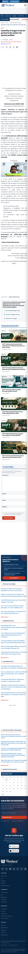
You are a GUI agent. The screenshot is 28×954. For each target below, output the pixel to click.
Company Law (4, 892)
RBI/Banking (4, 897)
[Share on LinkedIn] (10, 47)
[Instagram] (17, 868)
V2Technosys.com (5, 942)
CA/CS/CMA (4, 902)
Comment (5, 475)
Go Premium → (14, 578)
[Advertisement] (14, 71)
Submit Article (4, 927)
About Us (3, 925)
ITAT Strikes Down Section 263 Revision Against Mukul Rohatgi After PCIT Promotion (13, 635)
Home (2, 16)
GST (2, 878)
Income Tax (8, 16)
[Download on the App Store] (14, 851)
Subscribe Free (7, 817)
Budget (14, 16)
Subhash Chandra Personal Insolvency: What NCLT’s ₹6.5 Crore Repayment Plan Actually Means (13, 687)
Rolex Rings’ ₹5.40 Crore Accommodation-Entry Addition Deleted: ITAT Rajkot (13, 627)
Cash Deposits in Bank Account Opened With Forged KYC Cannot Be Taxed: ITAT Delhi (13, 694)
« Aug (2, 794)
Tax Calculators (5, 918)
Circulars (3, 911)
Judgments (4, 913)
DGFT (6, 22)
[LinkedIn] (13, 868)
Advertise (3, 930)
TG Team (5, 40)
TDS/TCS (3, 883)
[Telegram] (25, 868)
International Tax (5, 885)
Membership (4, 935)
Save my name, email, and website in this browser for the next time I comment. (14, 513)
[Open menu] (25, 5)
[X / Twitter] (6, 868)
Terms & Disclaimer (13, 945)
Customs (3, 881)
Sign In (23, 1)
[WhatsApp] (21, 868)
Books (6, 1)
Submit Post (15, 1)
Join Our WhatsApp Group (12, 310)
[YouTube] (10, 868)
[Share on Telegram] (17, 47)
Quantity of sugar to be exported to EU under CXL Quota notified (13, 33)
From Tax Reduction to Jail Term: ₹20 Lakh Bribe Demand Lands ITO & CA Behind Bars (14, 674)
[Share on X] (6, 47)
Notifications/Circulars (15, 22)
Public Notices (17, 41)
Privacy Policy (4, 945)
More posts (4, 617)
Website (4, 506)
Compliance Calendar (6, 916)
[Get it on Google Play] (14, 846)
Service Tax (21, 16)
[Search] (26, 16)
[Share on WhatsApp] (13, 47)
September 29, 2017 (6, 43)
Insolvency (3, 899)
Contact (3, 932)
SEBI (2, 895)
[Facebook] (2, 868)
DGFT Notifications (14, 297)
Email (4, 500)
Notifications (4, 909)
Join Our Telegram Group (12, 314)
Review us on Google (11, 318)
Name (4, 493)
